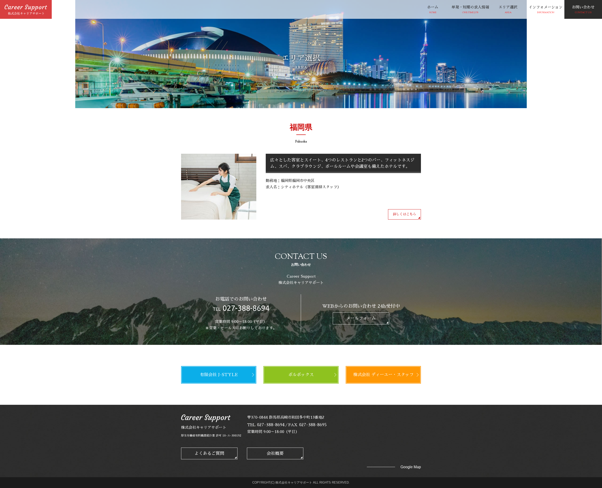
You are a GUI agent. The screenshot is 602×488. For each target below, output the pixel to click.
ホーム (432, 9)
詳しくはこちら (404, 214)
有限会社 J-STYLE (219, 375)
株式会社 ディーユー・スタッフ (383, 375)
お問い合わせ (583, 9)
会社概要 (275, 453)
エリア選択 (508, 9)
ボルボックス (301, 375)
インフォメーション (545, 9)
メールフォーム (361, 318)
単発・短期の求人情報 (470, 9)
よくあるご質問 (209, 453)
